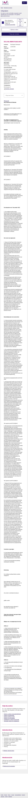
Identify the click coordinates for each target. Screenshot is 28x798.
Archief (6, 796)
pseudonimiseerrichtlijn (10, 24)
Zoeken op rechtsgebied (9, 718)
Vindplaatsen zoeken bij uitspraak (11, 719)
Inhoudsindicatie (8, 67)
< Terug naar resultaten (14, 34)
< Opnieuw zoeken (14, 29)
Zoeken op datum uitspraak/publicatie (12, 714)
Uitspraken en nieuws (8, 7)
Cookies (12, 794)
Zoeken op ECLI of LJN (9, 716)
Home (2, 7)
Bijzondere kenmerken (6, 63)
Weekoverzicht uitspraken (9, 766)
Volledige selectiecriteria (8, 750)
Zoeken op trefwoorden (9, 715)
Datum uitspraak (6, 47)
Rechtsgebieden (8, 59)
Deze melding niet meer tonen (20, 22)
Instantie (6, 44)
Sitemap (5, 794)
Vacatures (2, 796)
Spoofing (23, 794)
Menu (24, 2)
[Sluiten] (25, 22)
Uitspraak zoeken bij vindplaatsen (11, 721)
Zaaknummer (7, 54)
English (2, 794)
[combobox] (14, 95)
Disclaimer (10, 796)
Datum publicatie (6, 51)
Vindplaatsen (7, 85)
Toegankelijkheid (18, 794)
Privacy (9, 794)
